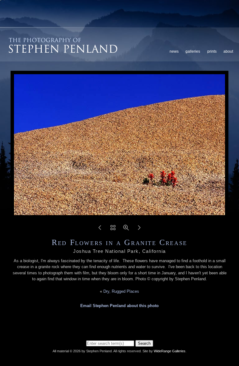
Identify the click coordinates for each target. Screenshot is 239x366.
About (228, 51)
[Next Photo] (139, 229)
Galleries (192, 51)
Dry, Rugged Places (121, 291)
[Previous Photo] (99, 229)
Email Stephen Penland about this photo (119, 305)
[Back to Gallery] (113, 229)
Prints (212, 51)
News (174, 51)
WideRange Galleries (169, 351)
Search (144, 343)
